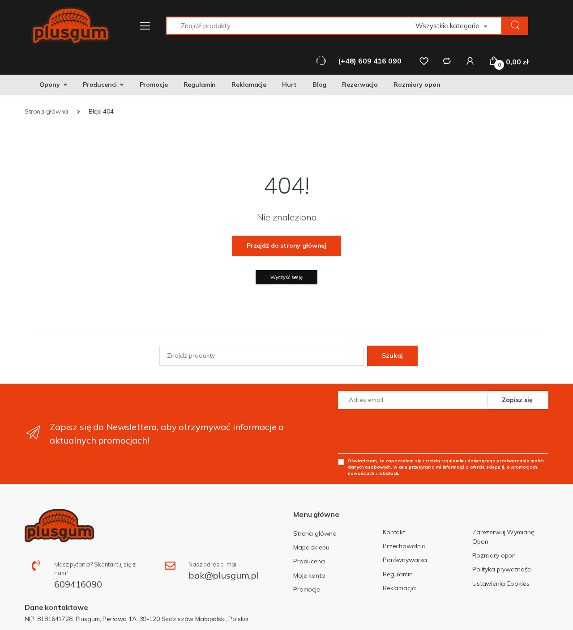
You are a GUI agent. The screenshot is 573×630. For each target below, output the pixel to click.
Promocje (154, 84)
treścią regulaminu (446, 460)
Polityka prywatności (502, 569)
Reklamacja (399, 588)
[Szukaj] (515, 26)
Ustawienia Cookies (500, 583)
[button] (458, 26)
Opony (49, 84)
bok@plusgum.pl (223, 575)
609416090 (78, 584)
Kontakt (394, 532)
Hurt (289, 84)
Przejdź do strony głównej (286, 245)
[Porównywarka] (447, 61)
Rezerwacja (360, 84)
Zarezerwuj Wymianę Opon (503, 536)
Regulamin (200, 84)
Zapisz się (517, 400)
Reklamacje (248, 84)
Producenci (100, 84)
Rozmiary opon (416, 84)
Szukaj (392, 355)
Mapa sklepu (311, 547)
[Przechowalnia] (424, 61)
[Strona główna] (64, 26)
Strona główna (315, 533)
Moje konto (309, 575)
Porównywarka (405, 560)
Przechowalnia (404, 546)
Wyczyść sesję (286, 277)
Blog (319, 84)
